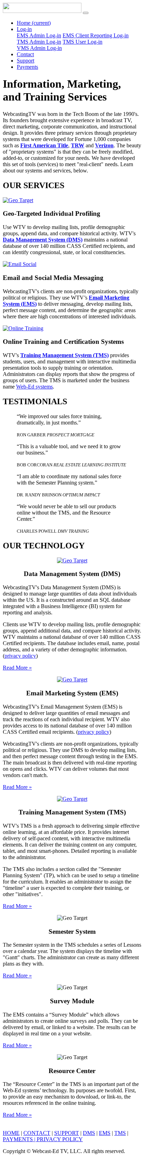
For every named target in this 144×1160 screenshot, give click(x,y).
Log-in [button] (24, 29)
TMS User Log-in (82, 42)
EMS (104, 1133)
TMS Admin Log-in (39, 42)
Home (34, 23)
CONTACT (36, 1133)
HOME (11, 1133)
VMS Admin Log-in (39, 48)
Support (25, 61)
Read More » (17, 668)
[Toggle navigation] (85, 13)
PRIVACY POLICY (60, 1139)
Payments (27, 67)
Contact (25, 54)
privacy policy (20, 656)
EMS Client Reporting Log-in (96, 35)
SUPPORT (66, 1133)
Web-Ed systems (34, 387)
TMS (120, 1133)
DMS (89, 1133)
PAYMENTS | (20, 1139)
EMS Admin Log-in (39, 35)
